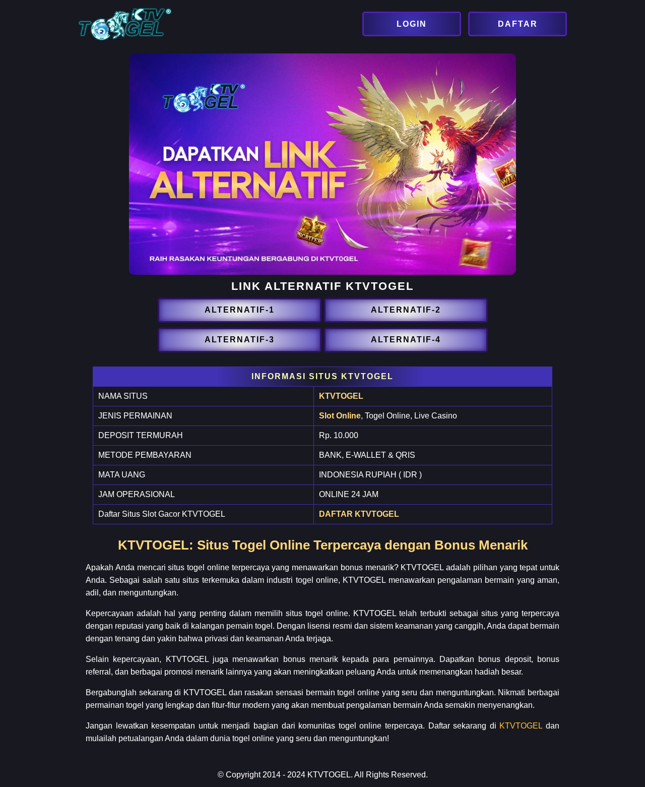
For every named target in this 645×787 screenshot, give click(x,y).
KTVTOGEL (341, 396)
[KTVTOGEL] (413, 24)
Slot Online (340, 415)
